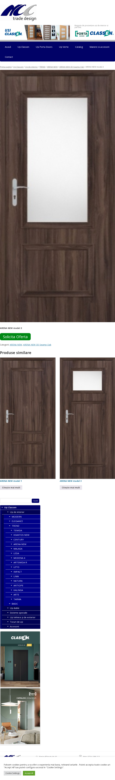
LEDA (16, 553)
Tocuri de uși (16, 621)
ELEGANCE (17, 521)
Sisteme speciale (18, 612)
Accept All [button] (29, 773)
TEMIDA (17, 530)
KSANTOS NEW (21, 534)
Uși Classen (23, 46)
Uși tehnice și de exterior (22, 617)
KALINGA (18, 590)
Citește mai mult (11, 487)
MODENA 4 (19, 557)
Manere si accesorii (99, 46)
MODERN (17, 516)
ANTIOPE (18, 585)
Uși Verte (64, 46)
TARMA (17, 599)
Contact (9, 56)
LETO (16, 567)
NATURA (17, 580)
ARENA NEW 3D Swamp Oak (71, 67)
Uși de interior (31, 67)
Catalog (79, 46)
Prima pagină (6, 67)
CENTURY (18, 539)
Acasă (8, 46)
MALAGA (17, 548)
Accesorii (14, 626)
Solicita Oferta (15, 336)
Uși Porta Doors (44, 46)
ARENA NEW (52, 67)
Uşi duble (14, 608)
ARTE (16, 594)
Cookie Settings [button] (13, 773)
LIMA (16, 576)
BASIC (15, 603)
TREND (42, 67)
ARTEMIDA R (20, 562)
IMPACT (17, 571)
